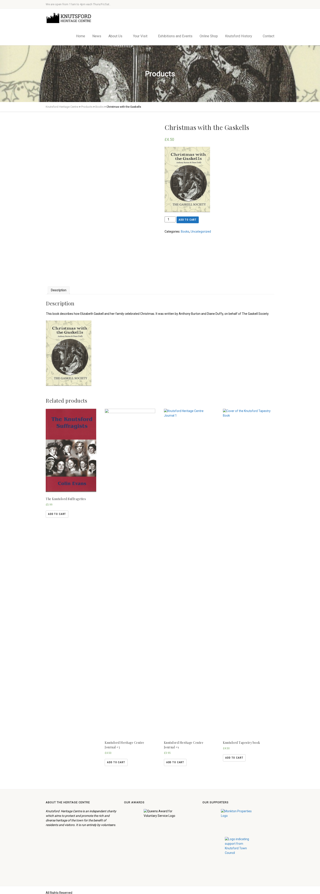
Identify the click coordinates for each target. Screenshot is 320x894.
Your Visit (140, 36)
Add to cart (188, 219)
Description (58, 290)
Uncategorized (201, 231)
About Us (115, 36)
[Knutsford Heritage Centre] (70, 17)
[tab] (59, 290)
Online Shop (209, 36)
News (96, 36)
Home (80, 36)
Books (185, 231)
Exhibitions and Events (175, 36)
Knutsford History (238, 36)
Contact (268, 36)
